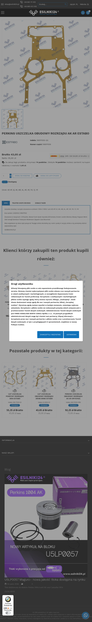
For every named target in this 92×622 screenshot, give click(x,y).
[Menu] (12, 596)
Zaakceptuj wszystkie (50, 335)
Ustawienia (71, 335)
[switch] (8, 612)
